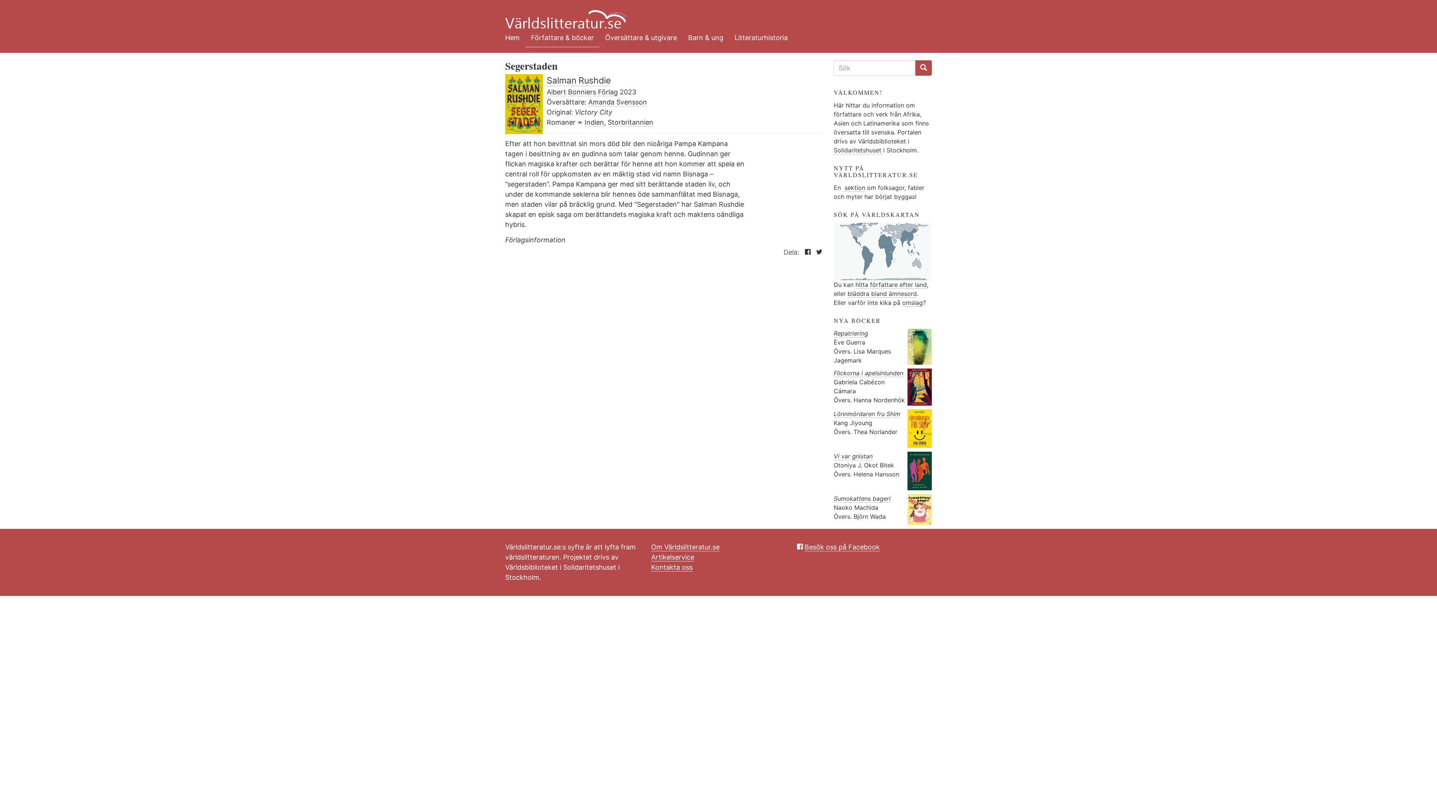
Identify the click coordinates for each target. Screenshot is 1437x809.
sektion (854, 187)
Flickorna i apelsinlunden (868, 373)
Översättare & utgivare (641, 38)
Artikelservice (672, 557)
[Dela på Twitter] (817, 252)
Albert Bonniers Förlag (582, 92)
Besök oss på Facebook (842, 547)
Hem (512, 38)
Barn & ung (705, 38)
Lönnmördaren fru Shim (867, 414)
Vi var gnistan (853, 456)
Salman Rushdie (579, 80)
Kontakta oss (672, 567)
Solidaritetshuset (858, 150)
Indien (594, 122)
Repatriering (851, 333)
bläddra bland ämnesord (882, 293)
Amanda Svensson (617, 102)
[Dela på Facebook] (806, 252)
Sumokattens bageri (862, 498)
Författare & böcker (562, 38)
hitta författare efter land (891, 284)
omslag (912, 302)
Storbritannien (630, 122)
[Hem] (713, 15)
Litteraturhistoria (761, 38)
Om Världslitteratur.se (685, 547)
